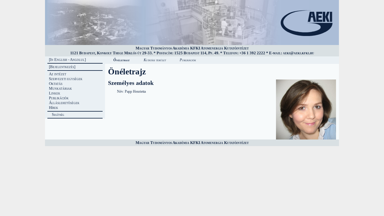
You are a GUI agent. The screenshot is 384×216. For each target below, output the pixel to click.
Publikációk (188, 60)
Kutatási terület (155, 60)
